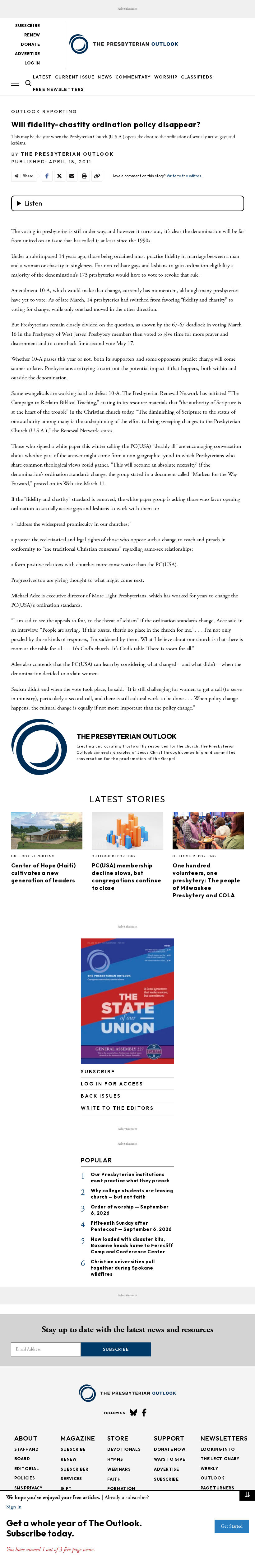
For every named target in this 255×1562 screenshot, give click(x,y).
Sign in (13, 1506)
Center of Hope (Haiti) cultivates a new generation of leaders (43, 873)
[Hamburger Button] (15, 83)
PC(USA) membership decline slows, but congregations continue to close (126, 876)
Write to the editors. (184, 175)
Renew (32, 34)
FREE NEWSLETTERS (58, 89)
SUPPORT (169, 1438)
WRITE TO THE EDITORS (117, 1108)
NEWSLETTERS (224, 1438)
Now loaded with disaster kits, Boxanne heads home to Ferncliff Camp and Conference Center (132, 1245)
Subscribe (27, 25)
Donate (30, 44)
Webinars (119, 1469)
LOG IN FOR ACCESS (112, 1084)
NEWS (105, 77)
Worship (166, 77)
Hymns (115, 1459)
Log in (32, 62)
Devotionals (124, 1449)
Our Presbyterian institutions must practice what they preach (130, 1177)
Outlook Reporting (44, 111)
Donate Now (170, 1449)
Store (118, 1438)
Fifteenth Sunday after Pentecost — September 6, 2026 (131, 1226)
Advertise (27, 53)
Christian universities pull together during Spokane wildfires (123, 1268)
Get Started (232, 1526)
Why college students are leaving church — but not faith (132, 1194)
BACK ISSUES (101, 1096)
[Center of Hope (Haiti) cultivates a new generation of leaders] (47, 832)
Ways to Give (169, 1459)
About (26, 1438)
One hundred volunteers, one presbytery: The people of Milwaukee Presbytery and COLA (206, 880)
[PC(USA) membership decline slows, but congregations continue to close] (127, 832)
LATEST (42, 77)
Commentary (133, 77)
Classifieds (196, 77)
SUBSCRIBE (98, 1072)
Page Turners (217, 1487)
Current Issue (75, 77)
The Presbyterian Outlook (67, 154)
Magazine (78, 1438)
